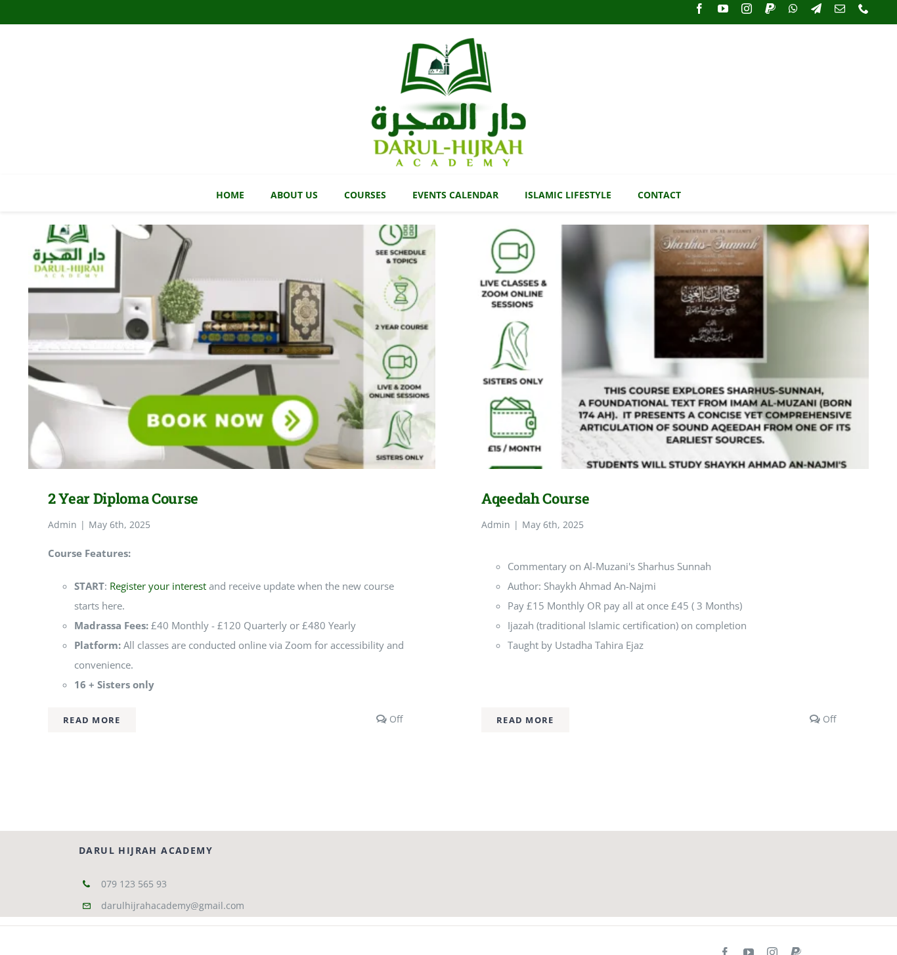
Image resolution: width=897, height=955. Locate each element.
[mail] (840, 8)
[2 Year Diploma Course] (231, 234)
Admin (62, 524)
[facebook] (699, 8)
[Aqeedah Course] (665, 234)
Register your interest (159, 585)
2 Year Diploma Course (123, 498)
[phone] (863, 8)
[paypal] (770, 8)
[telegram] (816, 8)
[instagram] (746, 8)
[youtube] (723, 8)
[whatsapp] (793, 8)
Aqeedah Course (535, 498)
